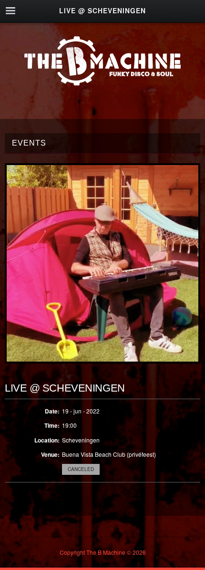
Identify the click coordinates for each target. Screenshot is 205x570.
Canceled (81, 469)
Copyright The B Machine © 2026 (103, 552)
